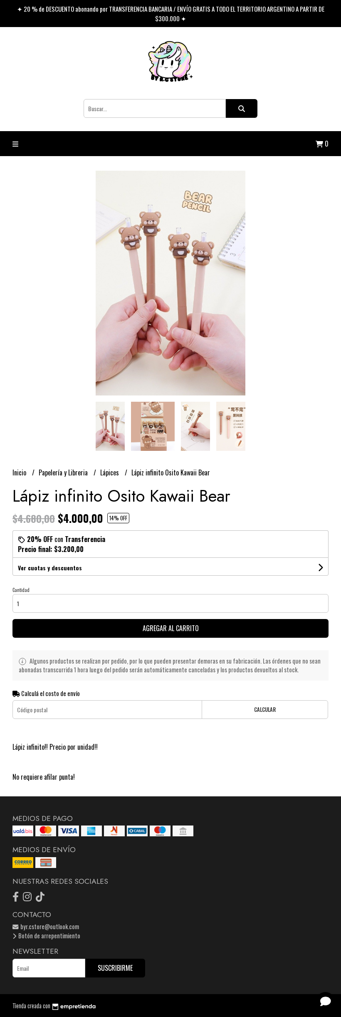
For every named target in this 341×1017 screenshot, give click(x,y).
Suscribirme (115, 968)
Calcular (265, 710)
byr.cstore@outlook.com (49, 926)
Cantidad (21, 590)
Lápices (110, 472)
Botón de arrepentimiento (48, 935)
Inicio (20, 472)
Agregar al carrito (171, 628)
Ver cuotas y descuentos (50, 567)
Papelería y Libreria (64, 472)
